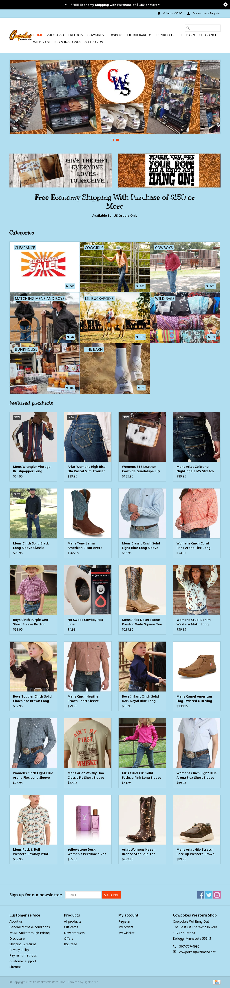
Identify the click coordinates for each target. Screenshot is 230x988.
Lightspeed (91, 982)
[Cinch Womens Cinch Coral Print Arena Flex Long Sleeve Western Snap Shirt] (197, 513)
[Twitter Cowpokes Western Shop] (208, 895)
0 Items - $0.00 (173, 13)
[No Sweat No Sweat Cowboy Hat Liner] (88, 590)
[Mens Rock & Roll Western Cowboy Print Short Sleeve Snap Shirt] (33, 820)
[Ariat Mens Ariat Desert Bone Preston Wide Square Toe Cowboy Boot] (142, 590)
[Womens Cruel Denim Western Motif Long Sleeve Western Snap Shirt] (197, 590)
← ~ (64, 5)
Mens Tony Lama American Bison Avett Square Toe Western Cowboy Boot (85, 545)
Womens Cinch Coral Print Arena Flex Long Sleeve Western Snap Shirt (193, 545)
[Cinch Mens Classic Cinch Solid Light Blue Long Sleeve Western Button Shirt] (142, 513)
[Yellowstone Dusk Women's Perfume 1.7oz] (88, 820)
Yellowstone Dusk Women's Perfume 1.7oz (87, 851)
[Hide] (225, 4)
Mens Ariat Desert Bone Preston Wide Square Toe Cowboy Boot (142, 622)
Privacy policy (19, 950)
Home (38, 35)
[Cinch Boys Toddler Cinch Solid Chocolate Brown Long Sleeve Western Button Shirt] (33, 666)
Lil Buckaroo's (140, 35)
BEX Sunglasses (67, 42)
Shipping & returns (22, 944)
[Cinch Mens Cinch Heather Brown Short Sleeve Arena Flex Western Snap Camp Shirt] (88, 666)
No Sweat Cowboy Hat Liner (85, 622)
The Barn (187, 35)
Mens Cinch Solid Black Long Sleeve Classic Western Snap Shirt (31, 545)
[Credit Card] (216, 982)
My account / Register (206, 13)
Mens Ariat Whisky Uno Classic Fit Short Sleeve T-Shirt (86, 775)
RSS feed (70, 944)
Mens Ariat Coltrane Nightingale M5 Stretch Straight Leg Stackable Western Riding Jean (195, 468)
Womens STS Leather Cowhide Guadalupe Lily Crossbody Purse (141, 468)
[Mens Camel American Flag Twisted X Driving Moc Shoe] (197, 666)
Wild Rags (42, 42)
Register (124, 921)
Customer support (22, 961)
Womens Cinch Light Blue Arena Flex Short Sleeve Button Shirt (197, 775)
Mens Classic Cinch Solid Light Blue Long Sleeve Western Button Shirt (141, 545)
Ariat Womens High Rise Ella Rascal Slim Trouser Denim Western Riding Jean (87, 468)
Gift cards (93, 42)
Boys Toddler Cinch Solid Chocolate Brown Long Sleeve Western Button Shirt (32, 698)
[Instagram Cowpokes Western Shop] (217, 895)
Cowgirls (95, 35)
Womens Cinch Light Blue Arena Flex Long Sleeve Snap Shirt (33, 775)
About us (16, 921)
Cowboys (115, 35)
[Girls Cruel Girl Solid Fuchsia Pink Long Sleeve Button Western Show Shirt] (142, 743)
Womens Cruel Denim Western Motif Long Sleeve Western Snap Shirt (194, 622)
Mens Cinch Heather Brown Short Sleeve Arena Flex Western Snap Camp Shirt (87, 698)
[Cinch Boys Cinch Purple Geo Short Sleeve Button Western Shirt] (33, 590)
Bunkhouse (165, 35)
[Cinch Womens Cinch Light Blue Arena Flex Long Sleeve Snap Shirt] (33, 743)
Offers (68, 938)
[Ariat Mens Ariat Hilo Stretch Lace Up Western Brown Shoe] (197, 820)
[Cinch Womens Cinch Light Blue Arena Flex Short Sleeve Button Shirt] (197, 743)
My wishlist (126, 933)
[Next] (212, 98)
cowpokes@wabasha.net (197, 952)
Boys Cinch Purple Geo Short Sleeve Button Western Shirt (30, 622)
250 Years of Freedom (65, 35)
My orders (125, 927)
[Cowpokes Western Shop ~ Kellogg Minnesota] (20, 35)
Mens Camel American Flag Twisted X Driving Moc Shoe (194, 698)
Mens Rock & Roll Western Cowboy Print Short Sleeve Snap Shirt (32, 851)
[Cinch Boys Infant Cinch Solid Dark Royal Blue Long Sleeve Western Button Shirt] (142, 666)
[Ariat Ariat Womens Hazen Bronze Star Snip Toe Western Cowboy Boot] (142, 820)
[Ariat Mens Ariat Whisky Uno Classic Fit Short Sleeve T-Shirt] (88, 743)
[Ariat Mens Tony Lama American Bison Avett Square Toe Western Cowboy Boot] (88, 513)
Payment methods (23, 955)
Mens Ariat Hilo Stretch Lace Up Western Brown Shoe (196, 851)
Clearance (208, 35)
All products (72, 921)
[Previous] (18, 98)
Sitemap (15, 967)
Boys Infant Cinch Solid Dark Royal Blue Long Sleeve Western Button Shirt (140, 698)
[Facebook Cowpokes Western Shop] (200, 895)
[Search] (188, 28)
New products (74, 933)
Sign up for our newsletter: (35, 894)
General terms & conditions (29, 927)
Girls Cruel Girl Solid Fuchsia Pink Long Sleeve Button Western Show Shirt (141, 775)
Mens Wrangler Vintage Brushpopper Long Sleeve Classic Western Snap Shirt (32, 468)
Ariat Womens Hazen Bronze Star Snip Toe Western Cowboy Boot (139, 851)
